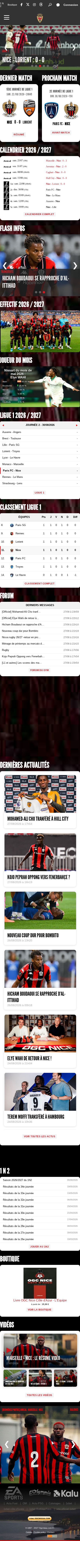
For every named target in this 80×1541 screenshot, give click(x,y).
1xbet (69, 1503)
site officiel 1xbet (66, 1509)
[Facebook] (22, 4)
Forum (7, 596)
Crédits (29, 1532)
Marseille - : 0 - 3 (56, 160)
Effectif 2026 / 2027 (22, 304)
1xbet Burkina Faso (40, 1509)
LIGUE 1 (39, 492)
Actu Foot (11, 1503)
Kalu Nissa (66, 1493)
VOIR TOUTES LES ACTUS (39, 1136)
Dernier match (16, 78)
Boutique (12, 4)
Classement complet (39, 583)
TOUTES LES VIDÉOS (39, 1395)
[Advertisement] (40, 720)
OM (25, 1503)
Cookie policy (40, 1532)
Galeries (74, 1409)
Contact (50, 1532)
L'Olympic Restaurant (40, 1493)
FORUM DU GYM (39, 670)
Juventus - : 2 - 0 (56, 166)
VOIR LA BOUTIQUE (39, 1309)
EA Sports (14, 1493)
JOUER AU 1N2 (39, 1246)
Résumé (19, 134)
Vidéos (7, 1325)
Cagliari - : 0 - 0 (55, 172)
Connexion (70, 4)
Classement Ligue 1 (20, 507)
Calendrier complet (39, 214)
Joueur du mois (16, 360)
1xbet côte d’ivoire (13, 1509)
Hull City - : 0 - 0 (56, 178)
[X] (28, 5)
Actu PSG (37, 1503)
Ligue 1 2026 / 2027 (20, 415)
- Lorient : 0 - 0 (55, 184)
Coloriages (55, 1503)
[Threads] (41, 5)
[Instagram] (34, 4)
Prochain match (59, 78)
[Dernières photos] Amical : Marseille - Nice (22, 1410)
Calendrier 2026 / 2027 (25, 150)
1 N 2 (2, 5)
